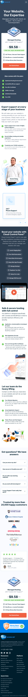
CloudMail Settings (5, 686)
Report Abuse (20, 658)
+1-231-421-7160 (7, 649)
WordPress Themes (5, 662)
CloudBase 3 (3, 670)
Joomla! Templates (5, 668)
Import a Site (3, 688)
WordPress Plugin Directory (6, 660)
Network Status (20, 670)
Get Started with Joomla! (6, 680)
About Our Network (21, 668)
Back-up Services (20, 664)
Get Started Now (14, 65)
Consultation (19, 672)
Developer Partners (5, 684)
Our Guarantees (20, 662)
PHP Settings (19, 660)
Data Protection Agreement (6, 692)
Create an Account (5, 690)
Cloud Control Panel (21, 666)
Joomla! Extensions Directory (7, 666)
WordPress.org (4, 658)
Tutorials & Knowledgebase (6, 682)
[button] (26, 2)
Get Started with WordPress (7, 678)
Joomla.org (3, 664)
